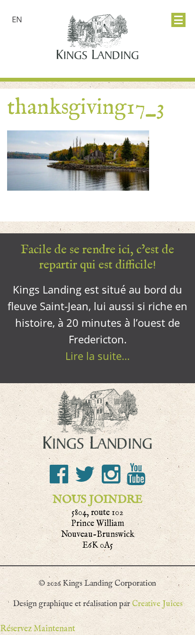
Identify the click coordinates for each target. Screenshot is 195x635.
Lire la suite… (97, 356)
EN (17, 19)
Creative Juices (157, 603)
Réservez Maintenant (37, 629)
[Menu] (178, 20)
